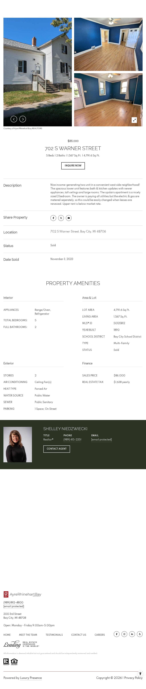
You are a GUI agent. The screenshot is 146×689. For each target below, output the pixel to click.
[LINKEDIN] (132, 634)
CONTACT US (78, 635)
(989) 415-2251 (72, 439)
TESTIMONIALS (54, 635)
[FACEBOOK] (116, 634)
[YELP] (140, 634)
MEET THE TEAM (28, 635)
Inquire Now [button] (73, 166)
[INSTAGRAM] (124, 634)
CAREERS (100, 635)
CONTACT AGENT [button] (57, 449)
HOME (7, 635)
